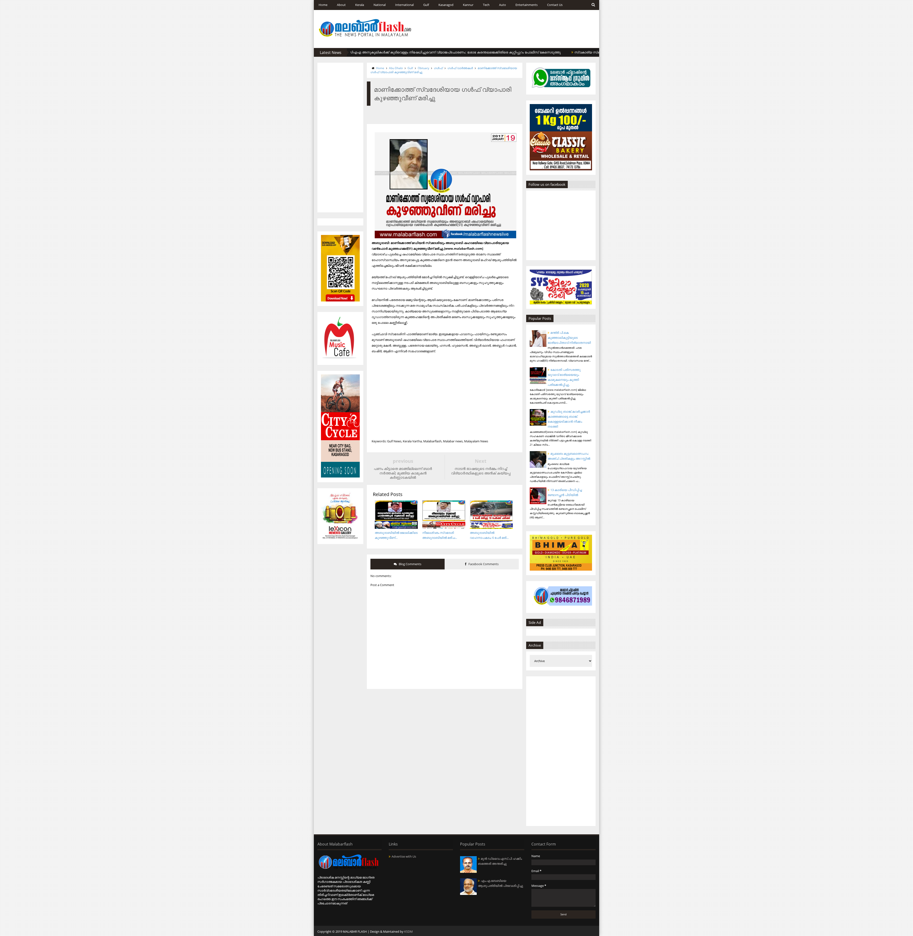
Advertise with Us (404, 856)
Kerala (359, 5)
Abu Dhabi (396, 68)
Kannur (468, 5)
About (341, 5)
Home (323, 5)
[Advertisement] (340, 137)
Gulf (426, 5)
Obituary (423, 68)
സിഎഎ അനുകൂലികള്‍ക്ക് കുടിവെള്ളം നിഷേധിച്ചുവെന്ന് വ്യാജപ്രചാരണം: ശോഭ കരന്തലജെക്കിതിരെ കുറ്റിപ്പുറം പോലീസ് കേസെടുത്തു (417, 52)
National (380, 5)
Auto (502, 5)
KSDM (408, 931)
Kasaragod (445, 5)
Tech (486, 5)
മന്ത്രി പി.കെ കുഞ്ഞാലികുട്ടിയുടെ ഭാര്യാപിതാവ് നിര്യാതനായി (569, 337)
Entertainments (526, 5)
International (404, 5)
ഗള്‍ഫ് (438, 68)
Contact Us (555, 5)
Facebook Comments (483, 564)
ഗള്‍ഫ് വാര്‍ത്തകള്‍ (460, 68)
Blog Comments (409, 564)
